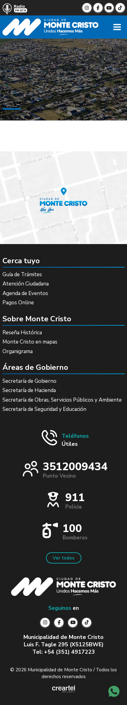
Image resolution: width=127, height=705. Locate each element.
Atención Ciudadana (25, 283)
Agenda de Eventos (25, 293)
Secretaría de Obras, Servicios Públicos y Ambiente (62, 399)
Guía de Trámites (22, 274)
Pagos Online (18, 302)
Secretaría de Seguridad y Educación (44, 409)
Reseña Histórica (22, 332)
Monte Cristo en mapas (29, 341)
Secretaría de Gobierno (29, 381)
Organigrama (17, 351)
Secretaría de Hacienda (29, 390)
